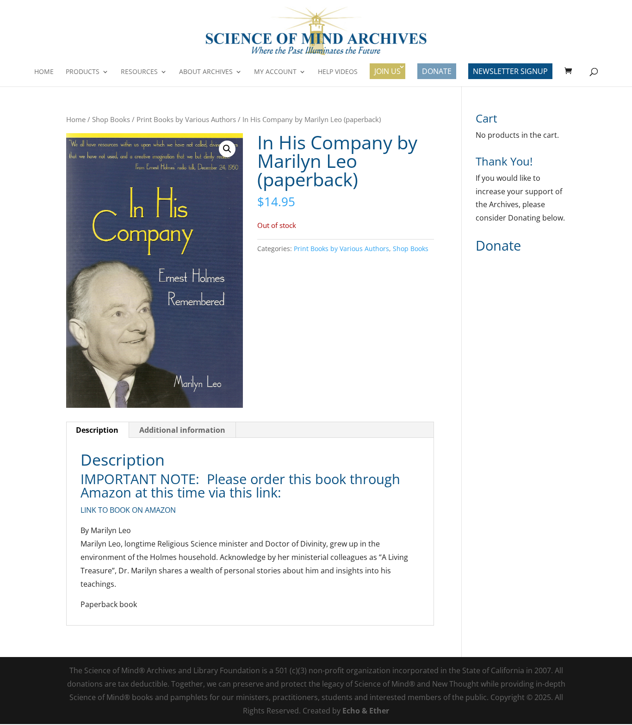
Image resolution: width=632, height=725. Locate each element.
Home (44, 72)
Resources (139, 72)
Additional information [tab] (182, 430)
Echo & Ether (365, 711)
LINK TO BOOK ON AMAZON (128, 510)
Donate (437, 71)
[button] (227, 149)
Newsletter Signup (510, 71)
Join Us (387, 71)
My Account (275, 72)
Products (82, 72)
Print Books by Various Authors (186, 119)
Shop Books (111, 119)
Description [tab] (97, 430)
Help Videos (338, 72)
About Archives (206, 72)
